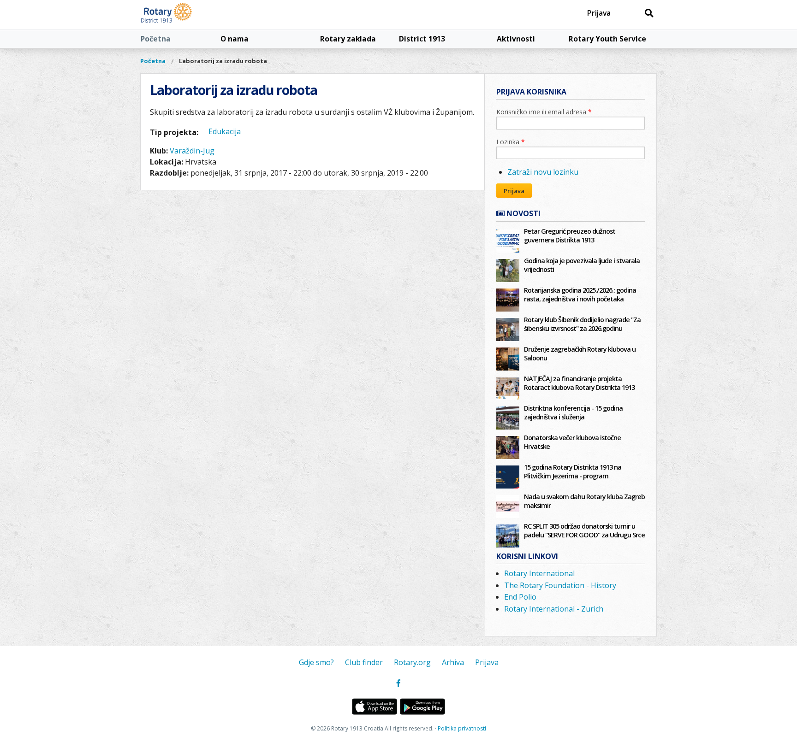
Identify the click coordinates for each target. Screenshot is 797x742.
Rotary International (539, 573)
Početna (156, 39)
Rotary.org (412, 662)
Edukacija (224, 131)
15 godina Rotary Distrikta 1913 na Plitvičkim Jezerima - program (572, 471)
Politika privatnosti (462, 728)
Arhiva (453, 662)
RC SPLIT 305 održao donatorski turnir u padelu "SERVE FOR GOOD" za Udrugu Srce (584, 530)
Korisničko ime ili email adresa (544, 111)
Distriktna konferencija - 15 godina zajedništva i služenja (573, 412)
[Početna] (187, 14)
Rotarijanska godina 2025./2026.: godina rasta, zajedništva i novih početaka (580, 294)
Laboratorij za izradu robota (223, 61)
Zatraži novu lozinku (542, 172)
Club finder (364, 662)
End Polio (520, 597)
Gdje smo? (316, 662)
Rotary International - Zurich (553, 609)
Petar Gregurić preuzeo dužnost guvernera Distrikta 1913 (569, 235)
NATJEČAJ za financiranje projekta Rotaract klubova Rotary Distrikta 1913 (579, 383)
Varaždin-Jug (192, 151)
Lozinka (510, 141)
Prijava (599, 13)
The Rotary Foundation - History (560, 585)
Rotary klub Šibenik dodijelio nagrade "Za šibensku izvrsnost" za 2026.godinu (582, 324)
